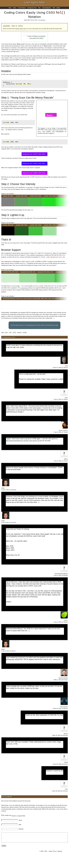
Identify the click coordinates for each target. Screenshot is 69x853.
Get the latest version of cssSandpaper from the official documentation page (34, 325)
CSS (10, 332)
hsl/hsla (19, 332)
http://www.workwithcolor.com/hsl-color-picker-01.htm (24, 440)
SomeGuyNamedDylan (61, 573)
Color (6, 332)
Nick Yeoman (64, 706)
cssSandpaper (39, 255)
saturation (30, 187)
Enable (58, 7)
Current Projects (22, 7)
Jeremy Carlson (63, 430)
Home (10, 7)
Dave (66, 397)
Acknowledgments (46, 7)
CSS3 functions (56, 129)
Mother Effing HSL (21, 28)
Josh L (66, 620)
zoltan (3, 488)
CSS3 (14, 332)
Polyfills (24, 332)
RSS (54, 7)
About (14, 7)
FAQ (39, 7)
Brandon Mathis (63, 678)
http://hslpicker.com (21, 657)
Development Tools (32, 7)
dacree (66, 733)
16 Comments (41, 20)
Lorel (66, 365)
